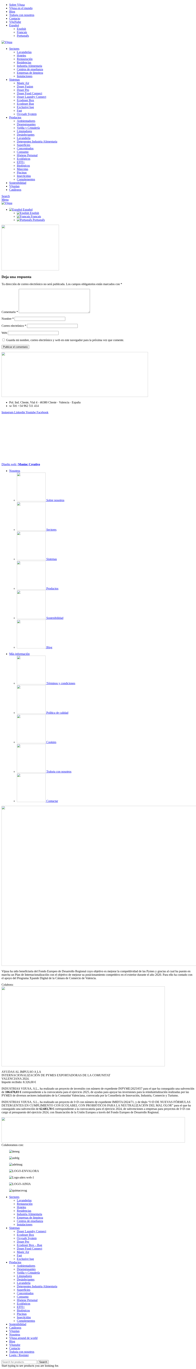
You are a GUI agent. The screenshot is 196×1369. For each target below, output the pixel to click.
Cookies (51, 742)
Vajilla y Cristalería (28, 127)
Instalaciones (24, 76)
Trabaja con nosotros (58, 771)
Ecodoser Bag (25, 103)
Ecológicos (23, 158)
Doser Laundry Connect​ (31, 96)
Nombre (8, 318)
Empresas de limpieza (30, 72)
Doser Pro (23, 90)
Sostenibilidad (54, 618)
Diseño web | (21, 464)
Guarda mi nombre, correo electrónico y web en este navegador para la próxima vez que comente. (65, 340)
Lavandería (23, 138)
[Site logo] (7, 42)
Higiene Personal (27, 155)
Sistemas (51, 559)
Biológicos (23, 165)
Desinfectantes (25, 134)
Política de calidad (57, 712)
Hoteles (21, 55)
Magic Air (23, 83)
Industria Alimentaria (29, 65)
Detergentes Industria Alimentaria (37, 141)
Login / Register (19, 1355)
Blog (49, 647)
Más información (19, 653)
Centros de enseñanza (30, 69)
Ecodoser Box (25, 100)
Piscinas (22, 172)
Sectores (51, 529)
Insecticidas (24, 176)
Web (4, 332)
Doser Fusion (25, 86)
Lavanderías (24, 52)
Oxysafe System (27, 114)
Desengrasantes (26, 124)
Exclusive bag (25, 107)
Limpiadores (24, 131)
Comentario (10, 312)
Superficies (23, 145)
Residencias (24, 62)
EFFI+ (21, 162)
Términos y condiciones (60, 683)
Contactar (52, 801)
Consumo (23, 151)
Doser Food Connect (29, 93)
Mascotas (22, 169)
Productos (52, 588)
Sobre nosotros (55, 500)
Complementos (26, 179)
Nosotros (14, 470)
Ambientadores (26, 120)
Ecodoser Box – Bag (29, 1245)
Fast (19, 110)
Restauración (25, 59)
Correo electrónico (14, 325)
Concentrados (25, 148)
